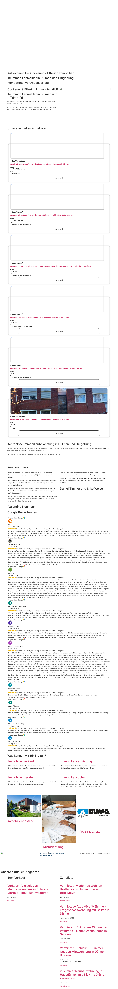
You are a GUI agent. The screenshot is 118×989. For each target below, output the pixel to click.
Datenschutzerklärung (57, 853)
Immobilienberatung (22, 777)
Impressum (44, 853)
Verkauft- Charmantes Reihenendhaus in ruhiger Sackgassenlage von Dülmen (39, 317)
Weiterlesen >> (12, 901)
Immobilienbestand (20, 821)
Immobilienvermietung (76, 761)
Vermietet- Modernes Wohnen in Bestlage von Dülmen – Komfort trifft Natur (39, 164)
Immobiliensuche (73, 777)
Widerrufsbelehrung (47, 855)
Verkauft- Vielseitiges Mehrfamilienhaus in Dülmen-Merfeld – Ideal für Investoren (41, 215)
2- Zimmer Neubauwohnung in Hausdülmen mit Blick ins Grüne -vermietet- (83, 974)
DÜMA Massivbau (89, 832)
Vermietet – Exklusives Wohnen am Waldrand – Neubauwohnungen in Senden (84, 931)
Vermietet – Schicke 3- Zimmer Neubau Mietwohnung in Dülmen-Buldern (83, 951)
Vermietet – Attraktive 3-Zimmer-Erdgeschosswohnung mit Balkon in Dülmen (39, 419)
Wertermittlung (53, 847)
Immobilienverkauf (21, 761)
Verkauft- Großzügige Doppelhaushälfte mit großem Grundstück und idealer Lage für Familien (46, 368)
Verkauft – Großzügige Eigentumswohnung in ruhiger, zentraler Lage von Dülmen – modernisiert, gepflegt (50, 266)
